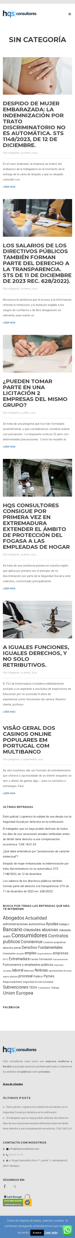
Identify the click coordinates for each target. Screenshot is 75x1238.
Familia (34, 959)
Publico (38, 976)
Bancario (12, 929)
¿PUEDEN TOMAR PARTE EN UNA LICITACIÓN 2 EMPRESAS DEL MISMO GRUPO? (35, 393)
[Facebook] (5, 1186)
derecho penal (12, 948)
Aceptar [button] (37, 1232)
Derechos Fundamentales (42, 947)
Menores (29, 970)
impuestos (58, 965)
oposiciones (56, 970)
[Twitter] (15, 1186)
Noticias (41, 970)
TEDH (33, 987)
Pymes (48, 976)
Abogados (13, 918)
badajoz (64, 924)
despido (20, 953)
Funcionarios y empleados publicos (28, 965)
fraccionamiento (60, 959)
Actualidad (36, 918)
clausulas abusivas (40, 929)
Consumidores (29, 935)
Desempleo (9, 953)
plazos (14, 976)
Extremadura (19, 959)
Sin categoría (11, 153)
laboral (17, 970)
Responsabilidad (12, 981)
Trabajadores (44, 988)
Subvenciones (15, 987)
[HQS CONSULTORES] (19, 13)
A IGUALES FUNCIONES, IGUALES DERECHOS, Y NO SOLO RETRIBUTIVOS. (36, 656)
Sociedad (47, 981)
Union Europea (18, 993)
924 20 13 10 (15, 1154)
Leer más (9, 186)
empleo (31, 953)
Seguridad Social (32, 981)
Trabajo (55, 987)
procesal (25, 976)
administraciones (15, 924)
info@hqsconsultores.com (24, 1148)
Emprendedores (44, 953)
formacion (45, 959)
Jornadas (7, 971)
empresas (60, 953)
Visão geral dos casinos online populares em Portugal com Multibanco (29, 740)
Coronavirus (31, 941)
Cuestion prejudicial (54, 942)
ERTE (5, 959)
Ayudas (52, 923)
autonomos (36, 924)
